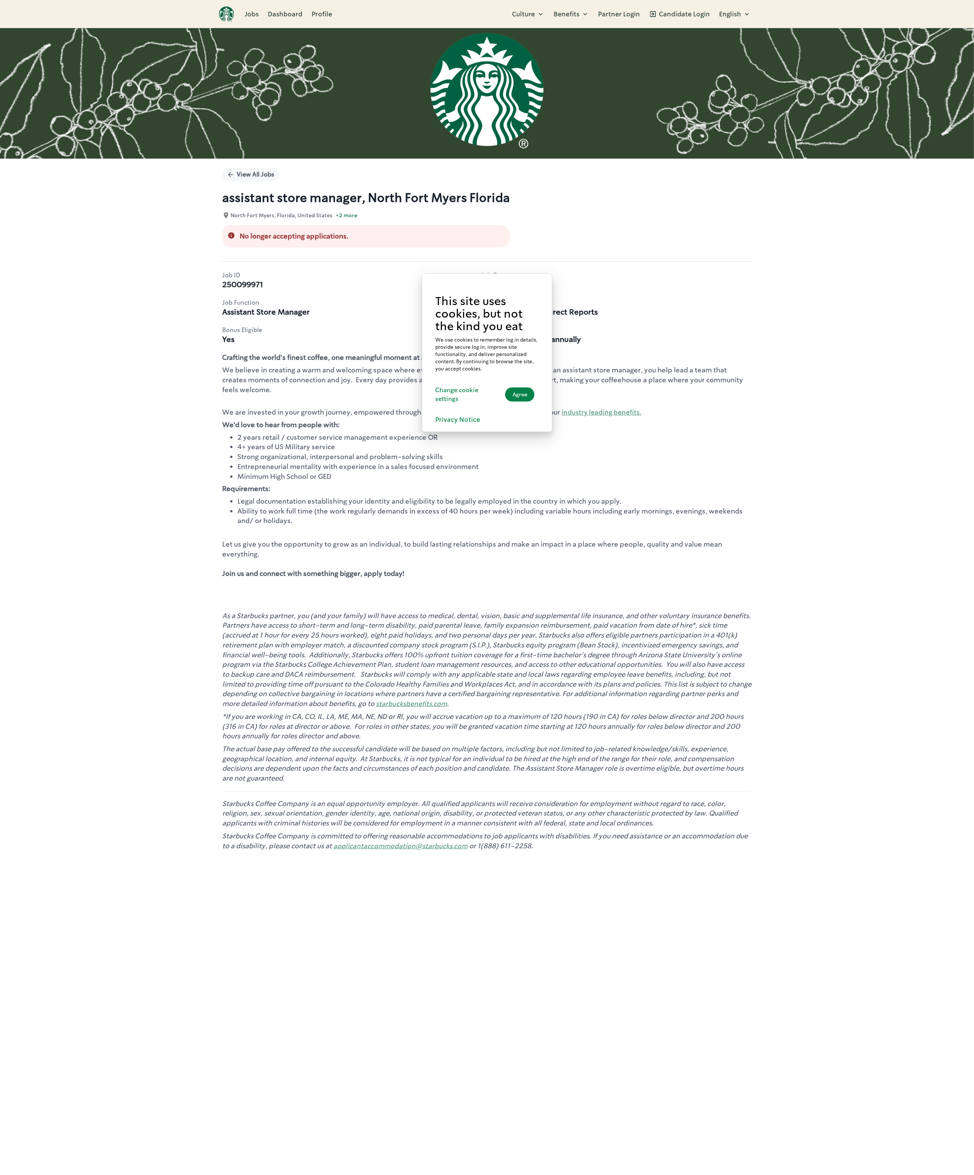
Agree (519, 394)
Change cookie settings (456, 394)
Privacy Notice (457, 419)
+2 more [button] (346, 215)
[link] (226, 14)
